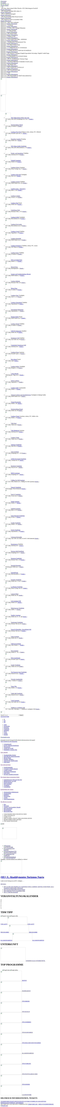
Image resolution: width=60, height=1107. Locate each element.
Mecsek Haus (14, 267)
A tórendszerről (7, 744)
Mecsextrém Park (8, 811)
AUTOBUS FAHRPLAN (31, 1101)
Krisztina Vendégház (16, 579)
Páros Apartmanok (15, 658)
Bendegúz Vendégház (16, 466)
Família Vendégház (15, 523)
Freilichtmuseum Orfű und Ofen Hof (13, 779)
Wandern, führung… (9, 759)
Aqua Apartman (15, 451)
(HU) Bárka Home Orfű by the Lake (20, 117)
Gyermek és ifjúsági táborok (11, 769)
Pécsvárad (6, 806)
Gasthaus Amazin (15, 181)
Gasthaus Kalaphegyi (16, 245)
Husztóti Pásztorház (16, 565)
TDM (5, 724)
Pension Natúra (15, 316)
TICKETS (12, 1101)
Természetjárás (7, 793)
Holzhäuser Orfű (15, 338)
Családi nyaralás (8, 770)
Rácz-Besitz (14, 359)
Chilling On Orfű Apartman (18, 480)
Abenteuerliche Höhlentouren (11, 792)
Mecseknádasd (7, 810)
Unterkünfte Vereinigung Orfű (18, 345)
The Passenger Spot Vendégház (19, 672)
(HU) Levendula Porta (16, 260)
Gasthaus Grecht (15, 231)
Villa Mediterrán (15, 430)
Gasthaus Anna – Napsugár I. (18, 188)
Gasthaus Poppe (15, 352)
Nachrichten (7, 726)
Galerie (5, 733)
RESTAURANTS (19, 1101)
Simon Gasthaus (15, 380)
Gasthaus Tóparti (15, 416)
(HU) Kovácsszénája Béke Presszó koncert (14, 889)
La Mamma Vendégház (16, 587)
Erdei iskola (7, 762)
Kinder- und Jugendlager (17, 153)
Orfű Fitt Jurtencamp (16, 331)
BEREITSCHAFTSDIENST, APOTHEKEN (12, 1102)
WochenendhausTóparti (17, 409)
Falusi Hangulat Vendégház (18, 515)
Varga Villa (14, 686)
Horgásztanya (14, 544)
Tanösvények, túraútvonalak (11, 760)
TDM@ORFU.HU (33, 1104)
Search (2, 715)
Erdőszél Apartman (15, 508)
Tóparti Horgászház (16, 402)
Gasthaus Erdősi (15, 217)
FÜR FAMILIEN (9, 855)
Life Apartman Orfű (16, 601)
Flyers (5, 731)
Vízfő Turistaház (15, 700)
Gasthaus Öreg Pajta (16, 132)
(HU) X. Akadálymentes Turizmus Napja (12, 826)
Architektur (6, 785)
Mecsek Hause (7, 758)
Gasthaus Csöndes (15, 196)
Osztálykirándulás (8, 767)
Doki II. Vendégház (16, 494)
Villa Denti (13, 423)
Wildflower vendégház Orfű (18, 707)
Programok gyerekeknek (10, 771)
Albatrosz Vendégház (16, 444)
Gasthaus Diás (14, 203)
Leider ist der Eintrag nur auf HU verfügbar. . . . (12, 840)
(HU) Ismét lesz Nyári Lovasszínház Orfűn (14, 891)
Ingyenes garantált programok (11, 774)
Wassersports (7, 747)
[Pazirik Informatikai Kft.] (4, 1105)
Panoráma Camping (16, 139)
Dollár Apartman (15, 501)
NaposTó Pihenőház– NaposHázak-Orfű (21, 629)
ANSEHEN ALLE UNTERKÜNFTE (35, 960)
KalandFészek (14, 572)
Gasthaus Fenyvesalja (16, 224)
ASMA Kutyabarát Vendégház (18, 459)
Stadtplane (6, 730)
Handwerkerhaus (8, 782)
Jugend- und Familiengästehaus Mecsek (21, 274)
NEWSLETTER (5, 716)
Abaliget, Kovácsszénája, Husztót (12, 807)
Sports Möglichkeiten (9, 799)
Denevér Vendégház (16, 487)
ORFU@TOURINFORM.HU (46, 1104)
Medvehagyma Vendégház (17, 608)
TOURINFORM (5, 1101)
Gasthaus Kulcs (15, 252)
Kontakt (6, 734)
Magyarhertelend (8, 808)
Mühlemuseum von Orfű (10, 781)
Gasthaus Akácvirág (16, 174)
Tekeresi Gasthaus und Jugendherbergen (21, 395)
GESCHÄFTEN (42, 1101)
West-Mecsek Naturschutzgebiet (12, 756)
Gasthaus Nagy (15, 295)
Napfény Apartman (15, 615)
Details (2, 9)
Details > (31, 119)
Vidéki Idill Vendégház (16, 693)
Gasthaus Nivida (15, 324)
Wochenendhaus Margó (17, 125)
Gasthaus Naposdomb (16, 302)
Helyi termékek (7, 784)
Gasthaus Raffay (15, 366)
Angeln (5, 797)
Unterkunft (6, 729)
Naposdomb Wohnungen (17, 309)
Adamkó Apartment (16, 160)
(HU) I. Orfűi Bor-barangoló (11, 892)
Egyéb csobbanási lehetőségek (11, 745)
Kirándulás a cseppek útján (10, 749)
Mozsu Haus (14, 288)
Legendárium (7, 786)
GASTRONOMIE (8, 847)
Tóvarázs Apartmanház (16, 679)
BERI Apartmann (15, 473)
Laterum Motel (14, 594)
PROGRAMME (5, 932)
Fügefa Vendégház (15, 530)
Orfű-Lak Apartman (16, 643)
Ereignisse (6, 727)
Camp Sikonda (14, 373)
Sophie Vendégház (15, 665)
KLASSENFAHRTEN (9, 858)
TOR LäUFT (4, 924)
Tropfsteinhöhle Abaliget (10, 755)
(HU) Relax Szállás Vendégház (18, 146)
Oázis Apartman (15, 636)
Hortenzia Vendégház (16, 558)
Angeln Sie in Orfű (8, 748)
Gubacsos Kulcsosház (16, 537)
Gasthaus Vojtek (15, 437)
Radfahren (6, 795)
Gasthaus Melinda (15, 281)
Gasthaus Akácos (15, 167)
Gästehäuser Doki (15, 210)
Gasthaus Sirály (15, 388)
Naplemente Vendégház (17, 622)
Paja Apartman (14, 650)
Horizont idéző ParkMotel (17, 551)
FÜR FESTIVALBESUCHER (10, 852)
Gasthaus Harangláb (16, 238)
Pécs (5, 804)
